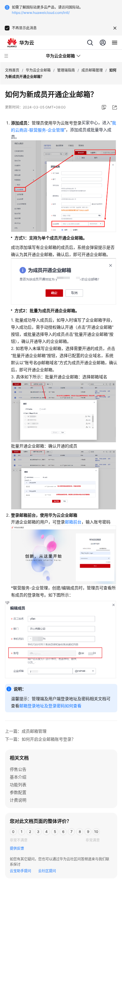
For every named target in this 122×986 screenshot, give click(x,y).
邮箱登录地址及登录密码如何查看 (50, 705)
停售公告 (18, 769)
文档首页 (12, 70)
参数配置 (18, 792)
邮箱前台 (73, 521)
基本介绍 (18, 776)
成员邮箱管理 (92, 70)
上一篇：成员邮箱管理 (25, 731)
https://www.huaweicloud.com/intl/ (41, 12)
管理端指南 (66, 70)
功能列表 (18, 784)
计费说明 (18, 799)
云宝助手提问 (20, 871)
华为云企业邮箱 (38, 70)
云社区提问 (47, 871)
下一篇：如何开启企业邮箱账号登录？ (40, 739)
